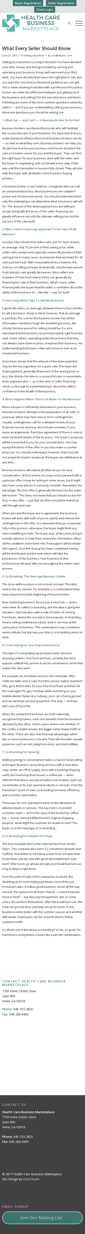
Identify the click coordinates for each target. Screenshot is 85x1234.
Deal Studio (31, 1179)
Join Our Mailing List (43, 1218)
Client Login (44, 10)
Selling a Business (33, 55)
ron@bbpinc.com (61, 55)
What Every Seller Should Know (36, 48)
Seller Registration (61, 3)
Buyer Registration (28, 3)
